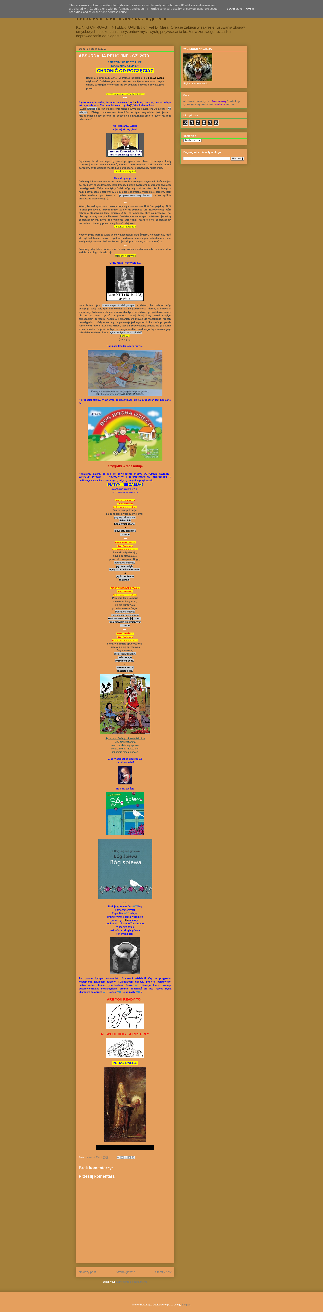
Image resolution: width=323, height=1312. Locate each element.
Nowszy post (87, 1272)
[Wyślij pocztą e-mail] (119, 1157)
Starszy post (163, 1272)
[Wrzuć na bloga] (122, 1157)
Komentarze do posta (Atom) (131, 1281)
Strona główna (125, 1272)
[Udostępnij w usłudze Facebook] (129, 1157)
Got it (250, 8)
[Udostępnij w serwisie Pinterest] (133, 1157)
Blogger (186, 1304)
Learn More (234, 8)
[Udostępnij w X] (126, 1157)
